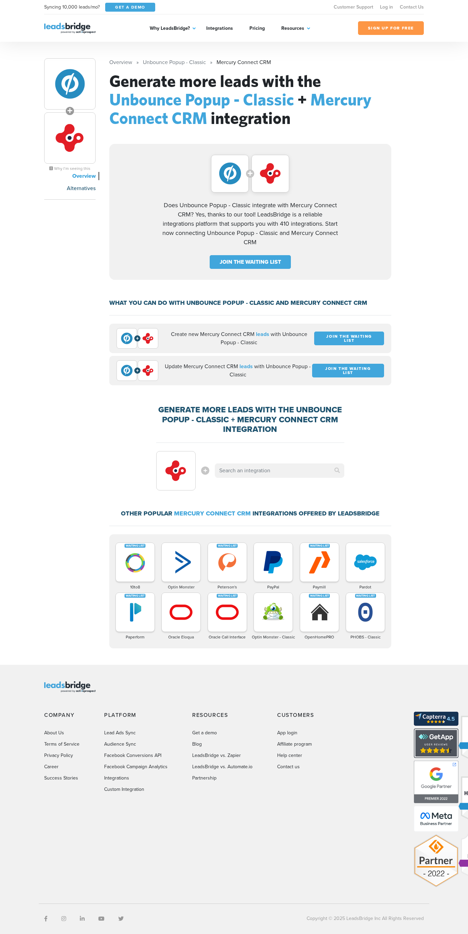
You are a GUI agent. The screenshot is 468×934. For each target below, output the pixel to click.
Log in (386, 7)
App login (287, 732)
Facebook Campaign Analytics (136, 766)
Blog (197, 744)
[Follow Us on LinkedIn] (82, 919)
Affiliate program (294, 744)
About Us (54, 732)
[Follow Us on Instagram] (63, 919)
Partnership (204, 778)
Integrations (219, 28)
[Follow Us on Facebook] (46, 919)
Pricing (257, 28)
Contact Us (412, 7)
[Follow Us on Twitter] (121, 919)
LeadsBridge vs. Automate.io (222, 766)
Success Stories (61, 778)
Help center (289, 755)
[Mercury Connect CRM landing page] (70, 138)
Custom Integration (124, 789)
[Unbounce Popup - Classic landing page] (70, 84)
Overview (84, 176)
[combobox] (279, 470)
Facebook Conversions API (132, 755)
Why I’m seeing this (71, 168)
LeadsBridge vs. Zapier (216, 755)
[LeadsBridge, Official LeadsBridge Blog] (70, 28)
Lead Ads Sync (120, 732)
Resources (292, 28)
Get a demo (204, 732)
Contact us (288, 766)
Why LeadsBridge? (170, 28)
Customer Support (353, 7)
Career (51, 766)
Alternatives (81, 188)
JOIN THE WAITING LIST (250, 262)
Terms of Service (61, 744)
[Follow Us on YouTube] (101, 919)
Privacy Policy (58, 755)
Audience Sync (120, 744)
